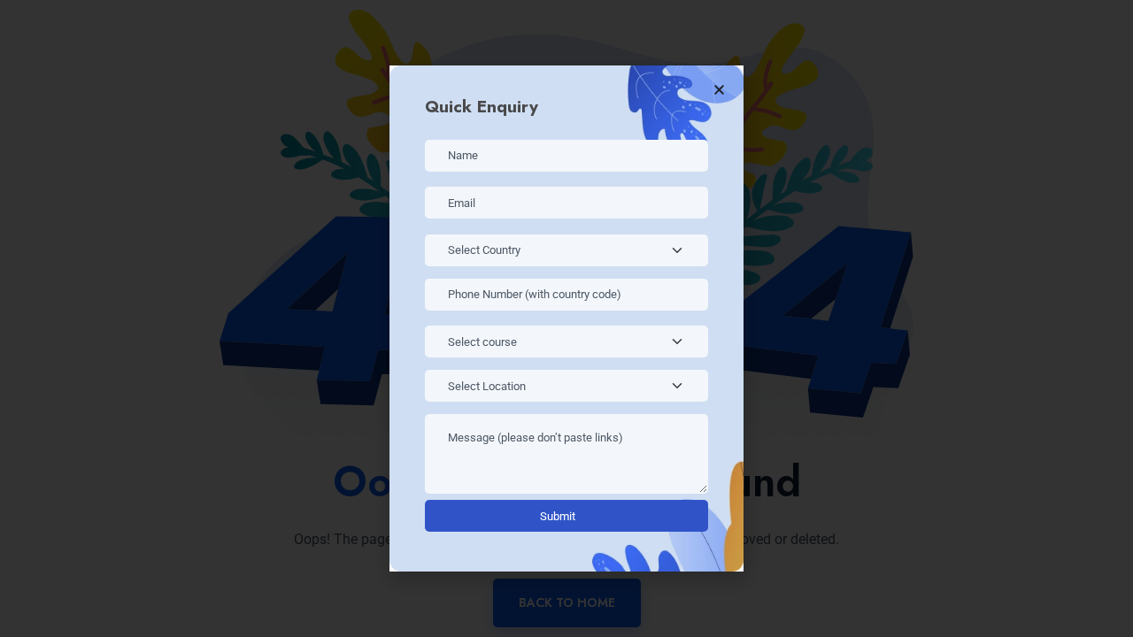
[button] (719, 89)
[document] (566, 318)
